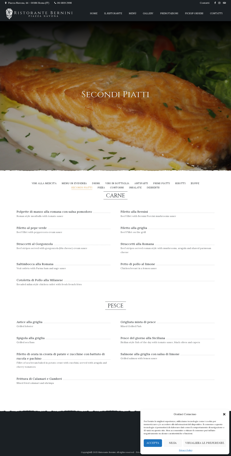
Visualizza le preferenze (204, 443)
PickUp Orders (194, 13)
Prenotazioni (169, 13)
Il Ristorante (113, 13)
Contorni (117, 187)
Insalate (135, 187)
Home (93, 13)
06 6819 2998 (64, 2)
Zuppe (195, 183)
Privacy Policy (185, 450)
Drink (96, 183)
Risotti (180, 183)
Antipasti (141, 183)
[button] (224, 414)
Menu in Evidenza (74, 183)
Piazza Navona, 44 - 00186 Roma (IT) (28, 2)
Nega (173, 443)
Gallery (148, 13)
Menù (132, 13)
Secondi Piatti (81, 187)
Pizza (101, 187)
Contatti (204, 2)
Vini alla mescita (44, 183)
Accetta (153, 443)
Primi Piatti (161, 183)
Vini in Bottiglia (117, 183)
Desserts (153, 187)
